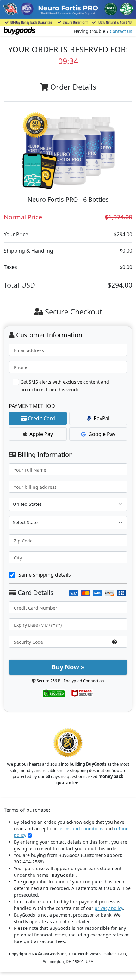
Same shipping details (44, 574)
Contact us (121, 31)
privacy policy (109, 908)
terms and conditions (80, 829)
